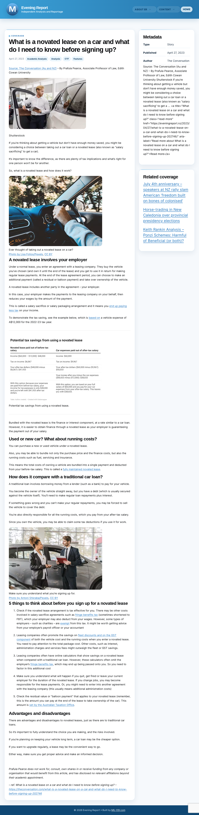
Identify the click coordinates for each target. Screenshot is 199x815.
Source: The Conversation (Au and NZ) (33, 68)
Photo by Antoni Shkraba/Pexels (29, 597)
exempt (64, 623)
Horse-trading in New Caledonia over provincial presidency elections (165, 215)
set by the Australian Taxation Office (51, 704)
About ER (141, 9)
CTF (67, 59)
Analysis (55, 59)
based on (94, 317)
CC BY (48, 254)
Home (186, 9)
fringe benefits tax (86, 614)
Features (78, 59)
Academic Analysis (37, 59)
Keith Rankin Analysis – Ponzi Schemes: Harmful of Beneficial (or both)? (164, 235)
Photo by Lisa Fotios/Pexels (26, 254)
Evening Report (34, 7)
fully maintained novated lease (81, 469)
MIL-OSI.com (118, 810)
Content (165, 9)
